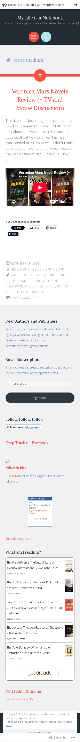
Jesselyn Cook (15, 658)
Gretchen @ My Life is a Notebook (37, 269)
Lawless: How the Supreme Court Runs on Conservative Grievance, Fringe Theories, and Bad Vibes (35, 607)
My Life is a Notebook (40, 17)
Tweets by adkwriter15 (19, 699)
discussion (14, 286)
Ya (30, 510)
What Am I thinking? (24, 691)
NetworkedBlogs (36, 498)
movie (50, 286)
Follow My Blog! (16, 467)
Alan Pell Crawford (17, 573)
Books (32, 513)
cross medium (46, 281)
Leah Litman (14, 619)
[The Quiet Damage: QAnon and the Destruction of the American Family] (69, 655)
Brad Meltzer (15, 593)
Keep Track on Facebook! (28, 442)
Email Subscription (22, 359)
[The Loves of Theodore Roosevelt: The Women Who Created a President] (69, 636)
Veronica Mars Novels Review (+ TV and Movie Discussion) (40, 99)
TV (22, 292)
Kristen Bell (35, 286)
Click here (12, 476)
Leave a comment (24, 298)
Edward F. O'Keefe (17, 638)
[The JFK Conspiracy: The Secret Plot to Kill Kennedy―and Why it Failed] (69, 591)
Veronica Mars (37, 292)
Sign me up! (40, 398)
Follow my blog (40, 519)
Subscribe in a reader (19, 539)
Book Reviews (39, 510)
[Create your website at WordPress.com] (40, 4)
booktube (25, 281)
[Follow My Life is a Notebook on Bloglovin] (23, 429)
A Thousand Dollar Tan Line (33, 275)
